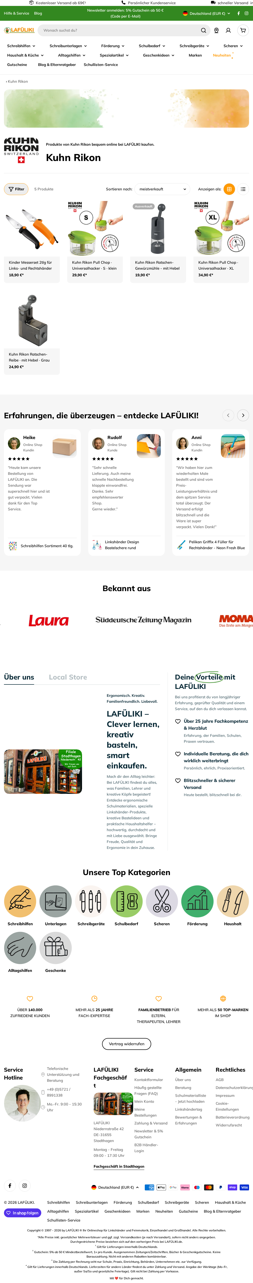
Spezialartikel (87, 1211)
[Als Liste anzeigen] (243, 189)
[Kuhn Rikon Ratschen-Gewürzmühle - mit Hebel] (158, 229)
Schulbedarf (148, 1202)
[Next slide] (243, 415)
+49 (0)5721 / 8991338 (58, 1092)
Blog (38, 13)
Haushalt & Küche (230, 1202)
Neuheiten (164, 1211)
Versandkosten (130, 1237)
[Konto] (228, 30)
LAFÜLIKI (26, 1202)
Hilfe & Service (16, 13)
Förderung (123, 1202)
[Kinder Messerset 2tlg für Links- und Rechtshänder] (32, 229)
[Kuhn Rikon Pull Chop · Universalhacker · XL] (221, 229)
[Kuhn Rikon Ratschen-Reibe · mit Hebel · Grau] (32, 321)
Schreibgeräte (177, 1202)
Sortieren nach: (119, 189)
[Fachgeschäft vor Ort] (216, 30)
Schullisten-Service (63, 1220)
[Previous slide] (228, 415)
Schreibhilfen (58, 1202)
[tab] (19, 678)
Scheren (202, 1202)
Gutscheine (188, 1211)
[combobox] (124, 30)
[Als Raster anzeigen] (229, 189)
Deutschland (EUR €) (207, 13)
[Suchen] (204, 30)
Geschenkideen (117, 1211)
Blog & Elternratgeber (222, 1211)
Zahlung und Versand (169, 1267)
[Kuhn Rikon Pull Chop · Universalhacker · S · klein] (95, 229)
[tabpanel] (82, 772)
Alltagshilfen (58, 1211)
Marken (142, 1211)
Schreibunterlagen (92, 1202)
